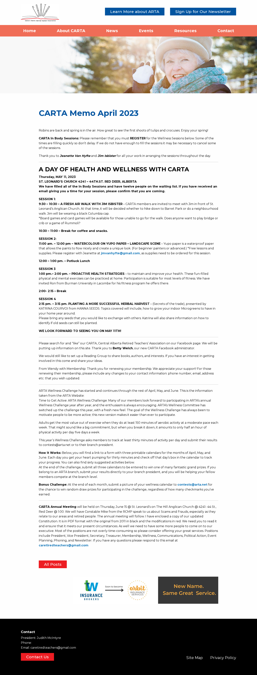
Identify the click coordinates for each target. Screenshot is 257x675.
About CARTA (71, 30)
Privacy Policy (223, 657)
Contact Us (37, 656)
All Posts (53, 564)
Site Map (194, 657)
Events (146, 30)
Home (29, 30)
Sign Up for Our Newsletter (203, 11)
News (112, 30)
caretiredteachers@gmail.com (53, 647)
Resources (185, 30)
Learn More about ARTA (134, 11)
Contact (225, 30)
